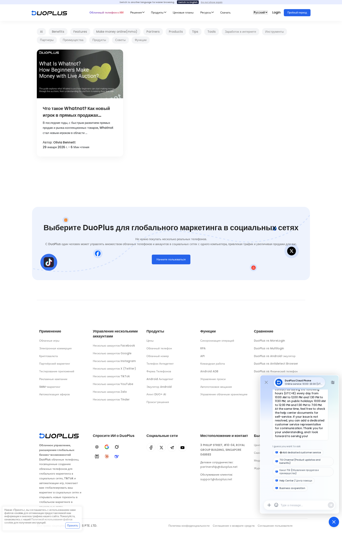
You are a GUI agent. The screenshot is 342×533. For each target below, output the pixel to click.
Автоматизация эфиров (54, 394)
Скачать (225, 12)
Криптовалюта (48, 356)
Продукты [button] (157, 12)
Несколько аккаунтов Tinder (111, 399)
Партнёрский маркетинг (54, 364)
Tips (195, 32)
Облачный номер (157, 356)
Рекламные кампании (53, 379)
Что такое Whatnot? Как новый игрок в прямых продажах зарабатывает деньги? (76, 112)
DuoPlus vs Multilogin (269, 348)
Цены (150, 341)
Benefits (58, 32)
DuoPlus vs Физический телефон (276, 371)
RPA (203, 348)
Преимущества (73, 40)
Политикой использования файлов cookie (38, 521)
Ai (41, 32)
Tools (211, 32)
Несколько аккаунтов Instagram (114, 361)
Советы (120, 40)
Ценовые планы (183, 12)
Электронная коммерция (55, 348)
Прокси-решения (157, 402)
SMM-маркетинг (49, 387)
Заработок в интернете (240, 32)
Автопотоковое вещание (216, 387)
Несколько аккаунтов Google (112, 353)
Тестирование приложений (56, 371)
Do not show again (211, 2)
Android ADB (209, 371)
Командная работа (212, 364)
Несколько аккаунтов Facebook (114, 346)
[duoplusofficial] (150, 447)
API (202, 356)
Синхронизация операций (217, 341)
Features (80, 32)
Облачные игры (49, 341)
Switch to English (188, 2)
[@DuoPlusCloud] (182, 447)
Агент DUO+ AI (156, 394)
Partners (153, 32)
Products (176, 32)
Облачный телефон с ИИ (106, 12)
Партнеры (47, 40)
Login (276, 12)
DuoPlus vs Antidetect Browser (276, 364)
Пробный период (297, 12)
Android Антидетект (159, 379)
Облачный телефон (159, 348)
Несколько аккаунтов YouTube (113, 384)
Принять (72, 525)
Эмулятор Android (159, 387)
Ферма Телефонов (158, 371)
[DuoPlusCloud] (161, 447)
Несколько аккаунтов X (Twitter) (114, 369)
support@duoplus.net (216, 479)
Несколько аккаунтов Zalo (110, 392)
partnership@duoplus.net (219, 467)
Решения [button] (136, 12)
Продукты (99, 40)
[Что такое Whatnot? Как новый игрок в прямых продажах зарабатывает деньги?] (80, 74)
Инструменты (274, 32)
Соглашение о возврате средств (234, 526)
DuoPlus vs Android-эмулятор (274, 356)
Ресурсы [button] (205, 12)
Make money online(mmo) (116, 32)
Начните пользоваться (171, 259)
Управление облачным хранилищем (223, 394)
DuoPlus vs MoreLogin (269, 341)
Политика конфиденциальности (189, 526)
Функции (140, 40)
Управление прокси (213, 379)
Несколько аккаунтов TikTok (111, 376)
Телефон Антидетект (160, 364)
